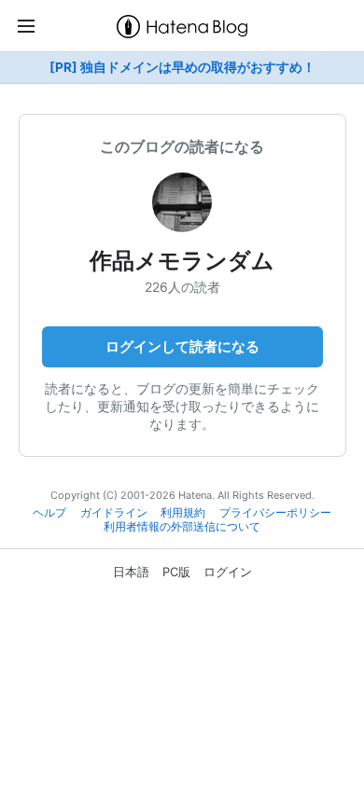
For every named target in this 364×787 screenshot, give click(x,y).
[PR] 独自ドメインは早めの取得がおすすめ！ (182, 67)
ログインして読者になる (182, 346)
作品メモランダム (182, 260)
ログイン (227, 571)
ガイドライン (113, 512)
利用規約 (183, 512)
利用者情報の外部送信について (182, 526)
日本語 (131, 571)
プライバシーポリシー (275, 512)
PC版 (176, 571)
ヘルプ (49, 512)
